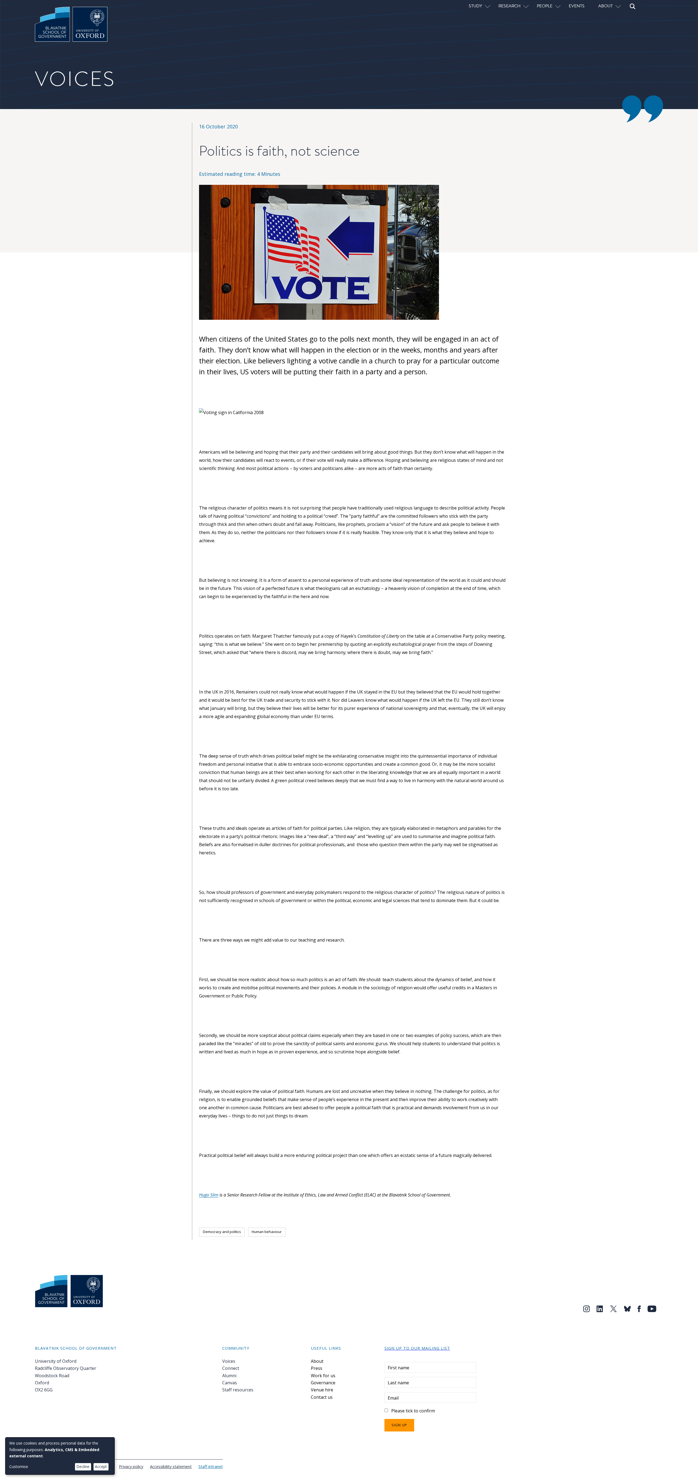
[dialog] (60, 1456)
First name (398, 1368)
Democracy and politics (222, 1231)
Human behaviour (267, 1231)
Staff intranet (210, 1466)
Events (577, 5)
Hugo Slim (208, 1195)
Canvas (229, 1383)
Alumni (229, 1376)
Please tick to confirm (413, 1411)
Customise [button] (18, 1466)
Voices (228, 1361)
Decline (82, 1466)
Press (316, 1368)
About (317, 1361)
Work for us (323, 1376)
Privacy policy (131, 1466)
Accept (101, 1466)
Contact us (322, 1397)
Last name (398, 1383)
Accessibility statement (171, 1466)
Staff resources (237, 1390)
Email (393, 1398)
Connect (230, 1368)
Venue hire (322, 1390)
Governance (323, 1383)
